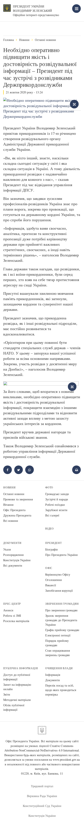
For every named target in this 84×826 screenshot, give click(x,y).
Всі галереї (52, 515)
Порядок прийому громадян (57, 643)
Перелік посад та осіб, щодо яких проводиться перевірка (60, 689)
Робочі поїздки (55, 505)
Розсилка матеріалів (16, 621)
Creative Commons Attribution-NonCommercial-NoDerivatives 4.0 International (41, 748)
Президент (53, 543)
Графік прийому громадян (62, 630)
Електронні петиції (57, 635)
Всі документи (12, 565)
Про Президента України (61, 555)
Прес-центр (12, 603)
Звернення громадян (62, 603)
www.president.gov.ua (66, 759)
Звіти (6, 694)
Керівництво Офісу (57, 574)
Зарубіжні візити (56, 510)
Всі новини (10, 521)
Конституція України (17, 560)
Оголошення (53, 580)
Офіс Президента (14, 510)
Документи (12, 543)
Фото (49, 487)
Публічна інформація (20, 668)
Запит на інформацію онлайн (17, 686)
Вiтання (8, 505)
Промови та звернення (18, 499)
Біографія (51, 549)
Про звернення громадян (61, 610)
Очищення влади (59, 668)
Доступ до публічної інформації (16, 677)
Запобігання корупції (59, 590)
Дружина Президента (17, 515)
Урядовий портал (42, 786)
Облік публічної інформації (13, 707)
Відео (49, 528)
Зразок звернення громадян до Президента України (61, 620)
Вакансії (50, 585)
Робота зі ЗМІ (12, 616)
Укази (7, 549)
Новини (24, 40)
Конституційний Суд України (42, 806)
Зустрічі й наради (56, 499)
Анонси (8, 610)
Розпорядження (13, 555)
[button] (18, 469)
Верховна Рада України (42, 796)
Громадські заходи (57, 494)
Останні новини (45, 40)
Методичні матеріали (17, 700)
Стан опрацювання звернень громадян (57, 652)
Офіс (48, 568)
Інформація (52, 675)
